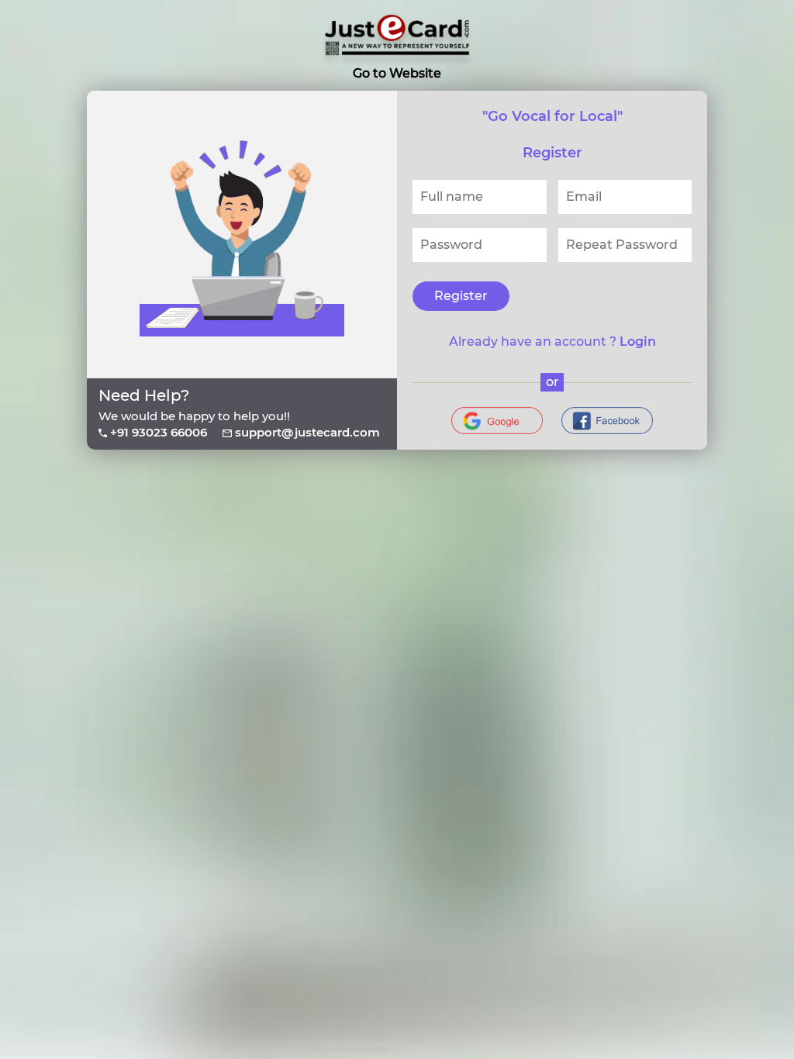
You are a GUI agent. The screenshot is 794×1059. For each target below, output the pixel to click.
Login (638, 341)
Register (461, 295)
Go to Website (397, 73)
